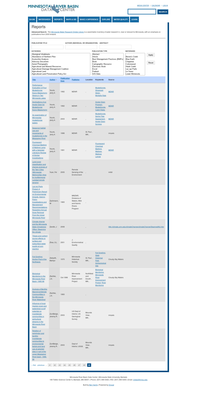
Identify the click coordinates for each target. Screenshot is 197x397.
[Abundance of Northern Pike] (61, 57)
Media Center (143, 5)
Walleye (98, 151)
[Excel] (107, 69)
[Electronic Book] (107, 66)
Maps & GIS (71, 19)
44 (65, 365)
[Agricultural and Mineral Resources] (61, 66)
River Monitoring (100, 283)
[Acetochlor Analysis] (61, 59)
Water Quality (121, 19)
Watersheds (45, 19)
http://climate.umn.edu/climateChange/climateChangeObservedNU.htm (136, 226)
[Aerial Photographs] (61, 64)
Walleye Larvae (98, 155)
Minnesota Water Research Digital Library (67, 32)
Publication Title (39, 43)
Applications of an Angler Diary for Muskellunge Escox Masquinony (39, 106)
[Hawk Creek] (135, 66)
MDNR (111, 91)
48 (84, 365)
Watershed (130, 51)
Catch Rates (100, 109)
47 (79, 365)
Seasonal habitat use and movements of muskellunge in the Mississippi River (39, 133)
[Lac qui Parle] (135, 69)
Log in (165, 5)
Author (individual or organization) (81, 43)
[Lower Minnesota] (135, 74)
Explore (106, 19)
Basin (32, 19)
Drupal (111, 385)
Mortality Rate (100, 95)
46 (74, 365)
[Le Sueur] (135, 71)
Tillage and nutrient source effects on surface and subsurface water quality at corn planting (39, 242)
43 (60, 365)
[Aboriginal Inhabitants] (61, 54)
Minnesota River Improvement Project (100, 279)
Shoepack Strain (99, 91)
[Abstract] (107, 54)
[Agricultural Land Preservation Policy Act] (61, 74)
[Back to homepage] (53, 13)
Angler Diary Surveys (100, 122)
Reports (58, 19)
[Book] (107, 62)
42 (55, 365)
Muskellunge (100, 87)
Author (52, 79)
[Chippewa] (135, 62)
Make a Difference (89, 19)
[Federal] (107, 71)
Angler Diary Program (100, 103)
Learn (134, 19)
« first (34, 365)
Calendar (156, 5)
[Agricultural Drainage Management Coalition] (61, 69)
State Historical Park (99, 258)
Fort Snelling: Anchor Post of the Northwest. (39, 259)
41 (50, 365)
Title (34, 79)
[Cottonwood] (135, 64)
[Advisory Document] (61, 62)
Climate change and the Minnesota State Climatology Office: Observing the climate (39, 226)
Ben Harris (93, 385)
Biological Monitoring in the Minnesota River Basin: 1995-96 (38, 277)
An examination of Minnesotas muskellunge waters (39, 119)
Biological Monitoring (99, 270)
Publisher (76, 79)
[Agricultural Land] (61, 71)
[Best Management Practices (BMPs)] (107, 59)
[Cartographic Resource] (107, 64)
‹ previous (40, 365)
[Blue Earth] (135, 59)
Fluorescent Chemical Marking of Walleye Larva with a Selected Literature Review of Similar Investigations (39, 150)
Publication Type (99, 51)
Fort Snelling (100, 252)
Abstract (104, 43)
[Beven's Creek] (135, 57)
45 (70, 365)
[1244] (135, 54)
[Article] (107, 57)
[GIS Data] (107, 74)
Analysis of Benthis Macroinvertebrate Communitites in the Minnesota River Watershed (39, 294)
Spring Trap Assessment (100, 117)
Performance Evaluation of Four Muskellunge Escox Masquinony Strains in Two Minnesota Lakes (39, 91)
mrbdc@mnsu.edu (140, 379)
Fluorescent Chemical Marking (100, 146)
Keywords (36, 51)
